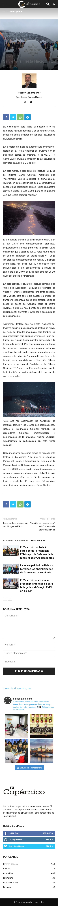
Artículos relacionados (15, 540)
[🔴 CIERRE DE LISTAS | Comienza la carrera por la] (42, 726)
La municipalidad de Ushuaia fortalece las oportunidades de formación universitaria (37, 569)
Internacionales (10, 882)
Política (6, 868)
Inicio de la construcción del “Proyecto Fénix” (15, 525)
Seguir (49, 839)
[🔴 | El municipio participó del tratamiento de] (16, 751)
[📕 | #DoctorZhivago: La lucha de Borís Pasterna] (42, 751)
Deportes (8, 887)
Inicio (4, 11)
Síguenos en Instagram (31, 767)
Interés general (15, 11)
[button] (48, 4)
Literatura (8, 877)
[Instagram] (25, 102)
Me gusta (48, 833)
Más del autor (38, 540)
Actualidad (8, 873)
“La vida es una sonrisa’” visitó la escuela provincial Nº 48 (42, 526)
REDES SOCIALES (13, 825)
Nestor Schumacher (29, 92)
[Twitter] (32, 102)
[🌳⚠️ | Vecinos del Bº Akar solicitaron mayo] (16, 726)
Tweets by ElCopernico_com (17, 688)
